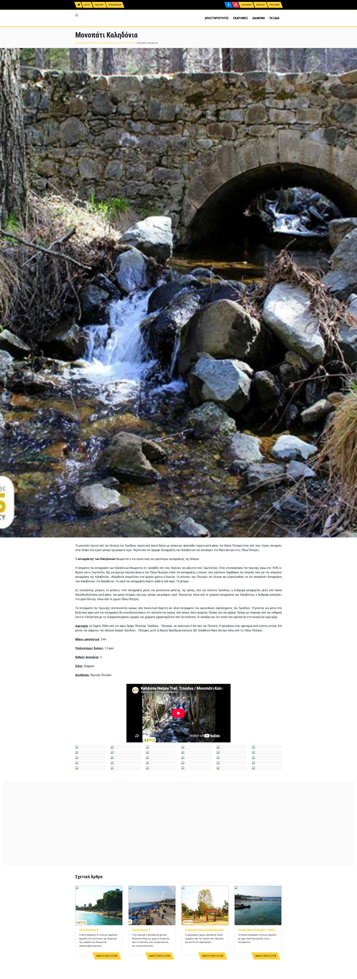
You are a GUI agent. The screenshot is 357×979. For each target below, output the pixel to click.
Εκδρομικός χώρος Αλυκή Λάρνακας (204, 930)
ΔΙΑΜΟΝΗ (258, 18)
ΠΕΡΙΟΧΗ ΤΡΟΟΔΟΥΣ (125, 42)
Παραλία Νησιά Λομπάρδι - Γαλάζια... (257, 930)
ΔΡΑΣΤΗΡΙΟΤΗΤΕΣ (217, 18)
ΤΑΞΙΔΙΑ (274, 18)
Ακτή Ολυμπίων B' (89, 930)
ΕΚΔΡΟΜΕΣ (240, 18)
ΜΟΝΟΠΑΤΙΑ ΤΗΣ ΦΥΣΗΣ (100, 42)
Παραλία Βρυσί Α (141, 930)
